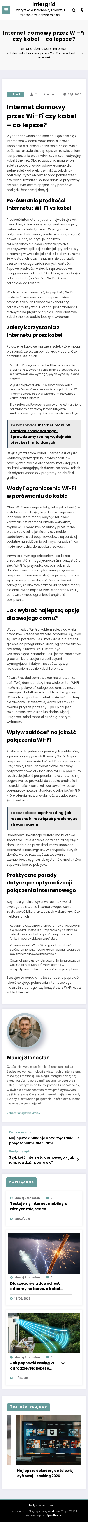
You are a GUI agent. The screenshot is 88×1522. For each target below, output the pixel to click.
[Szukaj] (74, 10)
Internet (15, 94)
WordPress (54, 1511)
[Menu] (6, 10)
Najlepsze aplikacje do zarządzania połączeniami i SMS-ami (41, 1140)
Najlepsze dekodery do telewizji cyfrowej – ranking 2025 (35, 1473)
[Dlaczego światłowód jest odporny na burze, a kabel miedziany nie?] (44, 1253)
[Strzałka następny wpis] (78, 1159)
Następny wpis (19, 1151)
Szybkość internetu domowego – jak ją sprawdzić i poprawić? (41, 1159)
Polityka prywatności (41, 1505)
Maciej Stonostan (45, 94)
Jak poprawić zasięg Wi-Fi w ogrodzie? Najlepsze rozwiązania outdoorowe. (37, 1365)
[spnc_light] (82, 11)
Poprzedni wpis (20, 1132)
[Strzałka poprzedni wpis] (78, 1138)
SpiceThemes (54, 1515)
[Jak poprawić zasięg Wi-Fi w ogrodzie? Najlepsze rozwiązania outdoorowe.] (44, 1333)
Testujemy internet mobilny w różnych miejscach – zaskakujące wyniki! (38, 1206)
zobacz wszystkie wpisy (23, 1113)
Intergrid (44, 4)
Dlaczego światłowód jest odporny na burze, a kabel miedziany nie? (35, 1286)
